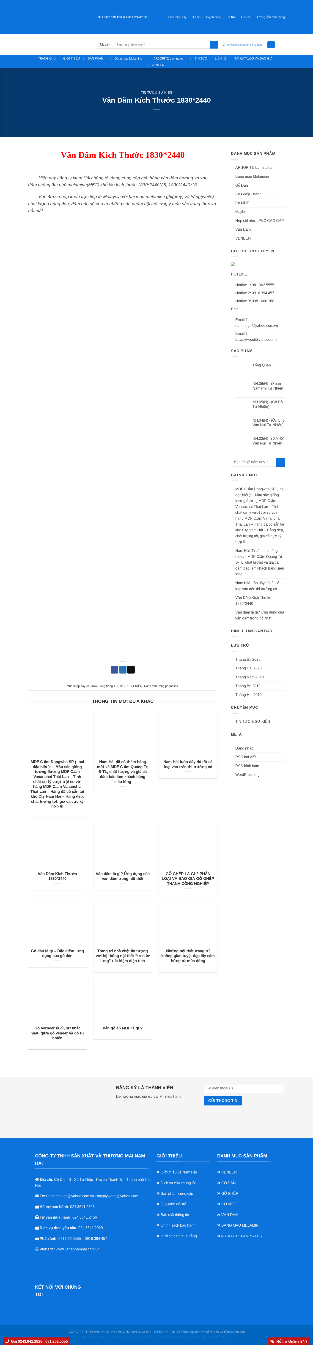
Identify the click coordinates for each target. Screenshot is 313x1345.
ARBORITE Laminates (169, 58)
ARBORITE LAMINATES (241, 1236)
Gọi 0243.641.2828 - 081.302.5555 (39, 1341)
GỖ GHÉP (229, 1193)
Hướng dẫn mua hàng (178, 1236)
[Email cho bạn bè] (131, 670)
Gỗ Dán (241, 185)
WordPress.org (247, 775)
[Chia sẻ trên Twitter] (122, 670)
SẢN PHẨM (96, 58)
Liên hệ (246, 17)
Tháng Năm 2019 (249, 677)
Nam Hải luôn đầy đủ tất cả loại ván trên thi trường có (187, 764)
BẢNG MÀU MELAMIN (239, 1225)
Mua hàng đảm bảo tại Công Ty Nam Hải (123, 17)
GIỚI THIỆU (71, 58)
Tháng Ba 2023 (248, 659)
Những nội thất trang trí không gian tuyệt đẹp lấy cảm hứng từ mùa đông (188, 956)
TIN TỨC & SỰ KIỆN (156, 92)
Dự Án (196, 17)
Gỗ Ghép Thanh (248, 194)
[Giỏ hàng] (282, 45)
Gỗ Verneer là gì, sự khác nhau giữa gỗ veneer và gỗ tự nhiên (57, 1033)
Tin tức (231, 17)
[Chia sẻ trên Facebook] (114, 670)
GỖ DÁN (228, 1183)
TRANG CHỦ (46, 58)
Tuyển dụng (213, 17)
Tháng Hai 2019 (248, 695)
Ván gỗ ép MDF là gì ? (123, 1028)
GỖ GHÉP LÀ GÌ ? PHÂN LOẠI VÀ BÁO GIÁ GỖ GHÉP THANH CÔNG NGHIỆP (188, 879)
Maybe (240, 212)
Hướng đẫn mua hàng (270, 17)
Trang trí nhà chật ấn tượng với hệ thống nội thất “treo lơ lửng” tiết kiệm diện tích (123, 956)
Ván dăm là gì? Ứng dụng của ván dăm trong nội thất (123, 876)
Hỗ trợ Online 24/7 (292, 1341)
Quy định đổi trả (173, 1204)
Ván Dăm (243, 229)
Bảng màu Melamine (128, 58)
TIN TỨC (201, 58)
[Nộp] (214, 45)
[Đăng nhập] (271, 45)
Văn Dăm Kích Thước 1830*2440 (57, 876)
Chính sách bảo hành (177, 1225)
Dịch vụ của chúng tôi (178, 1183)
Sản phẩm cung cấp (176, 1193)
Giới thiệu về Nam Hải (178, 1172)
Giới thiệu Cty (177, 17)
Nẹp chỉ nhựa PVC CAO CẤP (259, 221)
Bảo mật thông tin (174, 1215)
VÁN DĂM (229, 1215)
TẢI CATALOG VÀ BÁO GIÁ (253, 58)
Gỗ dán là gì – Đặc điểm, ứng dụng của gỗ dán (57, 953)
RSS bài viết (245, 757)
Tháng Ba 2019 (248, 686)
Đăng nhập (244, 748)
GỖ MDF (228, 1204)
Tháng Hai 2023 (248, 668)
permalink (171, 686)
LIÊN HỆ (221, 58)
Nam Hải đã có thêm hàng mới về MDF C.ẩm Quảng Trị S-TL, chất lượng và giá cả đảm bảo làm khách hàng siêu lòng (122, 772)
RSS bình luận (247, 766)
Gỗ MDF (242, 203)
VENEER (158, 65)
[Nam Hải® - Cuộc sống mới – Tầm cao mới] (59, 44)
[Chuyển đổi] (283, 167)
